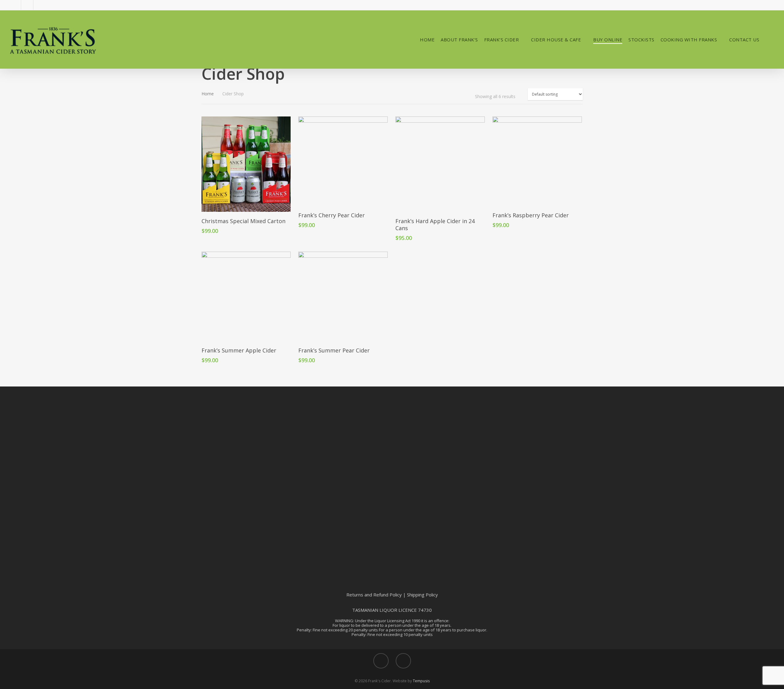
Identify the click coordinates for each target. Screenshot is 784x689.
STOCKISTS (641, 39)
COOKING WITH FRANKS (689, 39)
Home (208, 94)
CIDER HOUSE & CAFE (556, 39)
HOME (427, 39)
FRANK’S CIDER (501, 39)
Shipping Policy (422, 595)
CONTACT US (744, 39)
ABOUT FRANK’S (459, 39)
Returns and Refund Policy (374, 595)
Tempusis (421, 680)
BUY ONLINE (607, 39)
